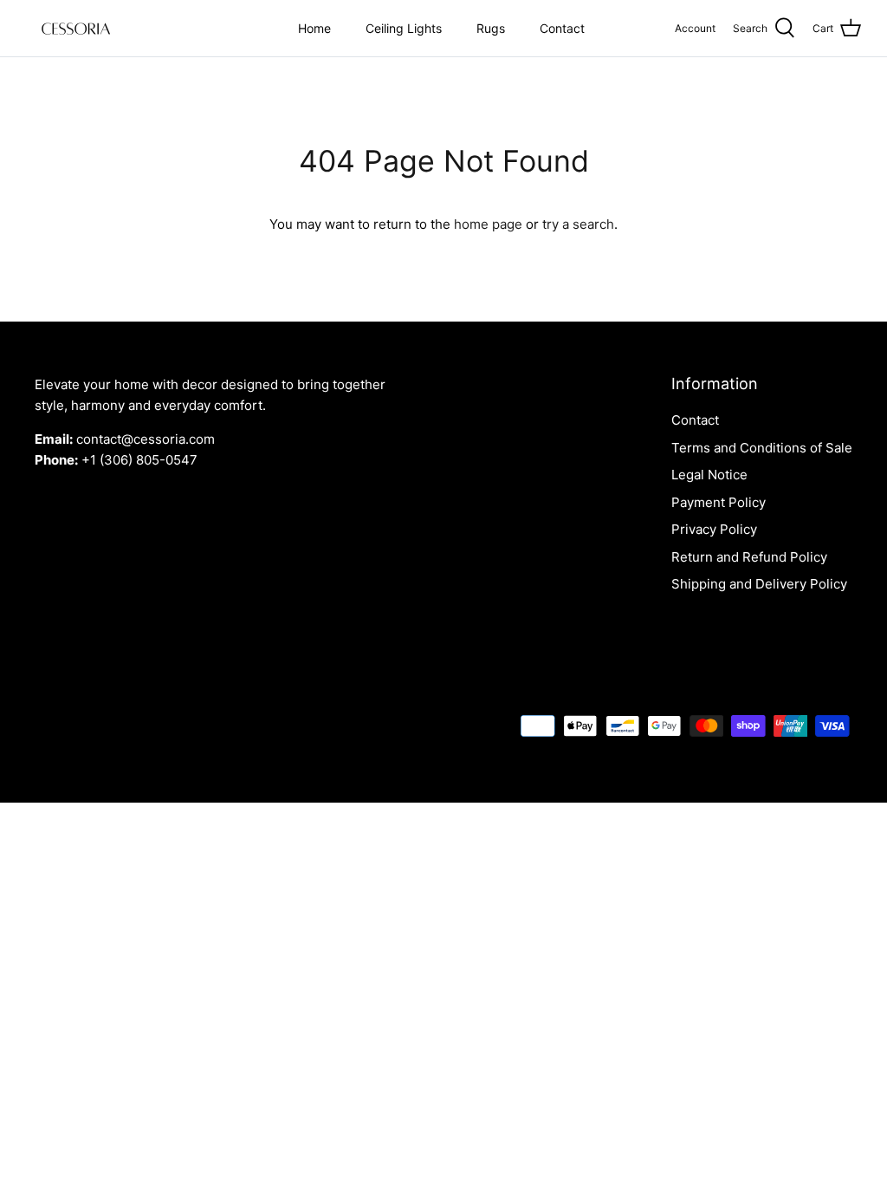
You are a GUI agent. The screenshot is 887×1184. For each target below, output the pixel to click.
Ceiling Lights (404, 28)
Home (314, 28)
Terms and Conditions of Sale (761, 447)
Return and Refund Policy (749, 557)
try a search (578, 224)
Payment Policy (718, 502)
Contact (562, 28)
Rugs (490, 28)
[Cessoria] (76, 28)
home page (488, 224)
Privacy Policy (714, 529)
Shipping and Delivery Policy (759, 584)
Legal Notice (709, 474)
